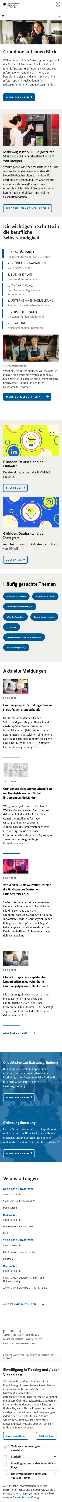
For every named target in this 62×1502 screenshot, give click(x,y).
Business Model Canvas (45, 596)
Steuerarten (11, 627)
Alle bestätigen (46, 1435)
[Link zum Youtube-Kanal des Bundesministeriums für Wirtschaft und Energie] (12, 1331)
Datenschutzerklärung (26, 1497)
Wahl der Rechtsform (15, 616)
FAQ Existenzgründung (16, 647)
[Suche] (58, 16)
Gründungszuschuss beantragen (19, 606)
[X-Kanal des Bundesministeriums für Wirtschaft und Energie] (19, 1331)
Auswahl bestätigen (15, 1435)
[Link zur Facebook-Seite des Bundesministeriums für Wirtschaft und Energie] (4, 1331)
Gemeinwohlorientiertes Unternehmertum (24, 637)
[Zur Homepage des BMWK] (12, 7)
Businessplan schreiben (16, 596)
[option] (31, 62)
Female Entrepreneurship (44, 616)
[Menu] (3, 16)
